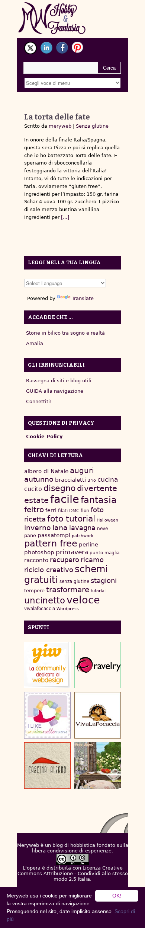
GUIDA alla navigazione (54, 391)
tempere (34, 590)
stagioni (104, 580)
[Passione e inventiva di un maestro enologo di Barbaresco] (47, 765)
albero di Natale (46, 471)
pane (30, 535)
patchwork (82, 535)
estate (36, 500)
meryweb (60, 126)
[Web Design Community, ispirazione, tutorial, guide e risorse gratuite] (47, 665)
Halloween (107, 520)
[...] (64, 217)
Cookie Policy (44, 436)
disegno (59, 488)
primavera (72, 552)
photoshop (39, 552)
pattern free (50, 543)
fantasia (99, 499)
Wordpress (68, 608)
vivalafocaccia (39, 608)
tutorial (98, 591)
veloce (83, 600)
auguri (82, 470)
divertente (97, 488)
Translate (83, 298)
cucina (107, 479)
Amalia (34, 343)
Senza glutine (92, 126)
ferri (51, 510)
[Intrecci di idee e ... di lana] (97, 665)
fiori (85, 510)
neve (102, 528)
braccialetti (70, 479)
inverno (37, 527)
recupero (64, 560)
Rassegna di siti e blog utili (58, 380)
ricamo (92, 560)
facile (64, 499)
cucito (33, 488)
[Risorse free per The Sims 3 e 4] (97, 765)
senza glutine (74, 581)
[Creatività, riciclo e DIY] (47, 715)
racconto (36, 560)
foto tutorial (71, 518)
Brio (91, 480)
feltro (34, 510)
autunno (39, 479)
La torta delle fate (57, 116)
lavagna (82, 528)
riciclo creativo (48, 570)
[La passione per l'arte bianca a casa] (97, 715)
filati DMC (68, 510)
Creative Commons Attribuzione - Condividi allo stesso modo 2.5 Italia (72, 873)
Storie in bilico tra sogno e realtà (65, 333)
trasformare (67, 589)
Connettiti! (39, 401)
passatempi (54, 535)
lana (60, 527)
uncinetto (44, 600)
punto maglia (104, 552)
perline (88, 544)
